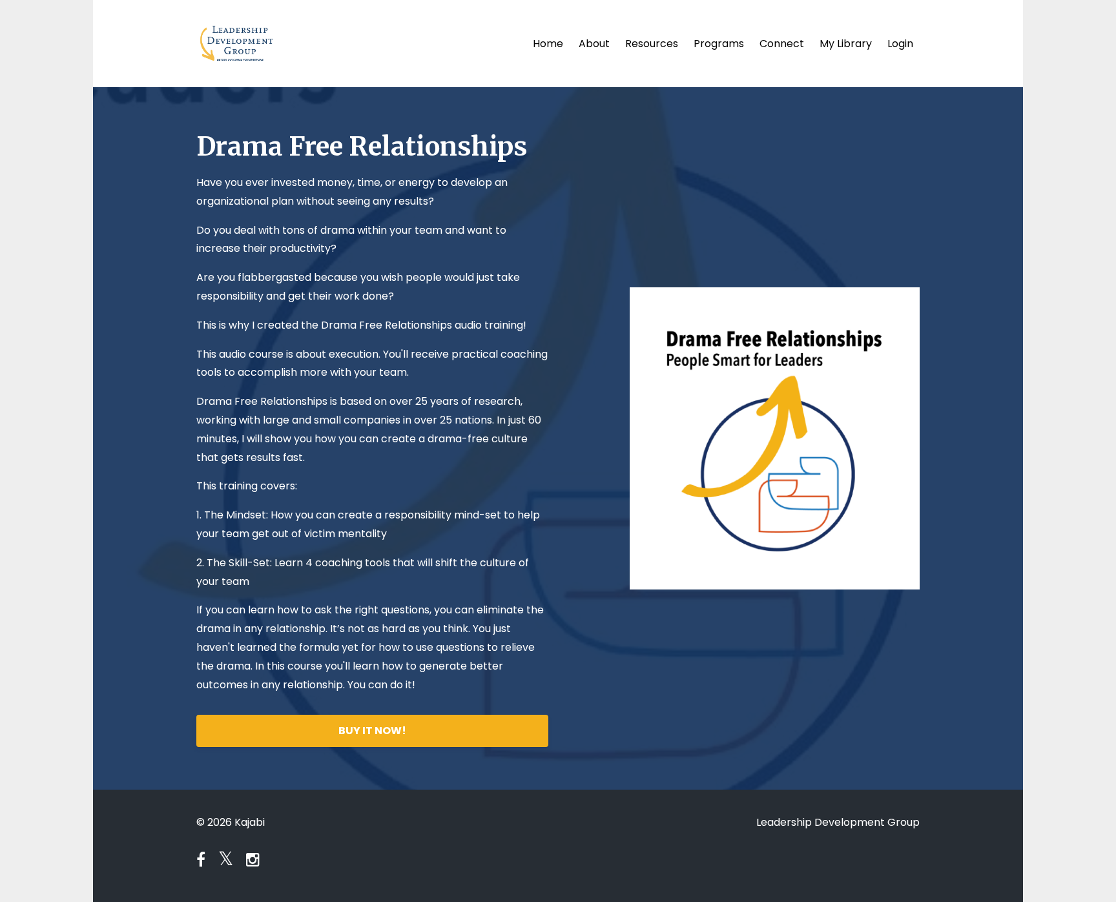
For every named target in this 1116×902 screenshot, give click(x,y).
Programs (719, 43)
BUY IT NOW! (372, 730)
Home (548, 43)
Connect (782, 43)
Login (900, 43)
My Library (846, 43)
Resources (651, 43)
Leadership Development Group (838, 822)
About (594, 43)
